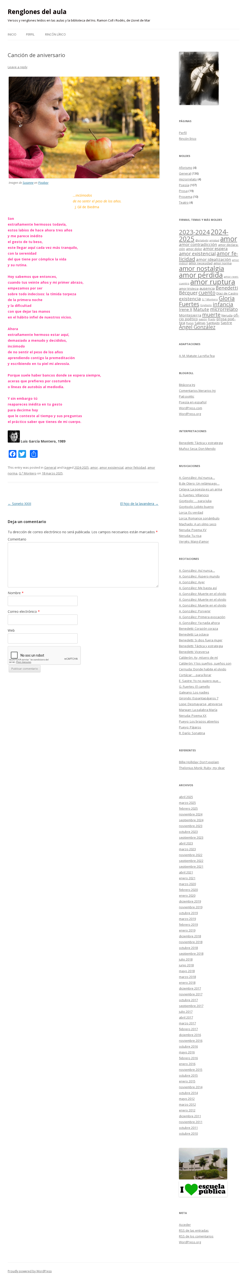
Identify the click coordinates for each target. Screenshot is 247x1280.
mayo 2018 (187, 971)
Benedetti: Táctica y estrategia (201, 646)
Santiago (213, 323)
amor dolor (194, 249)
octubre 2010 (188, 1133)
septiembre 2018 (191, 953)
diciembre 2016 (190, 1035)
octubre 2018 (188, 948)
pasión (203, 319)
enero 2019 (187, 930)
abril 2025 (186, 797)
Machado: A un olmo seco (197, 524)
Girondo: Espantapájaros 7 (198, 698)
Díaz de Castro (227, 293)
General (50, 467)
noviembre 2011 (190, 1122)
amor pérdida (201, 275)
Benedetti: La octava (194, 634)
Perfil (30, 34)
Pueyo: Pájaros (190, 727)
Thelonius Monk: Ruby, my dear (202, 768)
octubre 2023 (188, 831)
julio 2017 (185, 1011)
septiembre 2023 (191, 837)
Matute (201, 309)
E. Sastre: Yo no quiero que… (200, 681)
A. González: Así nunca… (197, 477)
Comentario (17, 539)
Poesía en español (192, 402)
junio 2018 (186, 965)
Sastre (226, 322)
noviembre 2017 (190, 994)
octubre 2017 (188, 1000)
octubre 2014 (188, 1093)
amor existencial (111, 467)
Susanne (28, 183)
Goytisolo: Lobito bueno (196, 506)
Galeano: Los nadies (194, 692)
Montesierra (190, 315)
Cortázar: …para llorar (195, 675)
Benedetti (227, 288)
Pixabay (43, 183)
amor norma (222, 263)
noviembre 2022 (190, 855)
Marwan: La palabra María (198, 710)
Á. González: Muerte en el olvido (202, 599)
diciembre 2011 (190, 1116)
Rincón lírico (55, 34)
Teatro (184, 202)
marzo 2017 (187, 1023)
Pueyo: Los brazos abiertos (199, 721)
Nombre (16, 593)
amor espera (215, 248)
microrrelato (188, 179)
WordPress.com (190, 408)
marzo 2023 (187, 849)
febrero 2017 (188, 1029)
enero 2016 (187, 1064)
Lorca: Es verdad (191, 512)
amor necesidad (201, 263)
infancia (223, 304)
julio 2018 (185, 959)
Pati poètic (186, 396)
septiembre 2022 (191, 860)
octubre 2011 (188, 1127)
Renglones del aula (37, 11)
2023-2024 (194, 232)
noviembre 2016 (190, 1040)
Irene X (185, 309)
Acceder (185, 1224)
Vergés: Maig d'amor (194, 541)
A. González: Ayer (192, 582)
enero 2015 (187, 1081)
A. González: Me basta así (198, 588)
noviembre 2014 (190, 1087)
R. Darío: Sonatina (192, 733)
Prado (211, 319)
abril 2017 (186, 1017)
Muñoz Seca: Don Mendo (197, 448)
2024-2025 (81, 467)
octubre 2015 (188, 1075)
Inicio (12, 34)
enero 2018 (187, 982)
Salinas (200, 323)
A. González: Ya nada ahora (199, 623)
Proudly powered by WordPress (30, 1271)
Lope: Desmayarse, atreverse (200, 704)
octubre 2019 (188, 913)
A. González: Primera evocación (202, 617)
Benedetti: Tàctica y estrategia (201, 443)
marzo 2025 (187, 802)
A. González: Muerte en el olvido (202, 594)
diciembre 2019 (190, 901)
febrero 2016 (188, 1058)
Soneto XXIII (19, 503)
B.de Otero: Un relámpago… (199, 483)
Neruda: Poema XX (192, 715)
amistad (214, 240)
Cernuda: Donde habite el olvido (202, 669)
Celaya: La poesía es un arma (200, 489)
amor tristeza (189, 288)
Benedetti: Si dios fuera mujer (200, 640)
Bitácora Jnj (187, 385)
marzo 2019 (187, 919)
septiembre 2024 (191, 820)
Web (11, 630)
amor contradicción (198, 244)
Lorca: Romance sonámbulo (199, 518)
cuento (207, 292)
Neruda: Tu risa (190, 535)
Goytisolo (206, 305)
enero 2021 (187, 878)
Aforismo (185, 167)
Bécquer (188, 292)
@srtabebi (201, 240)
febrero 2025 (188, 808)
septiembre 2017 (191, 1006)
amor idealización (213, 259)
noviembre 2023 (190, 826)
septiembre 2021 (191, 866)
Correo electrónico (24, 611)
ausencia (207, 288)
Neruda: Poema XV (192, 530)
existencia (190, 299)
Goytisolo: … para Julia (195, 501)
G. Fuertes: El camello (194, 686)
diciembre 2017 (190, 988)
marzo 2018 (187, 977)
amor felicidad (135, 467)
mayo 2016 (187, 1052)
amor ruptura (212, 282)
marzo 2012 (187, 1104)
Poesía (184, 185)
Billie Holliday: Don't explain (199, 762)
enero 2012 (187, 1110)
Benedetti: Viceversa (194, 652)
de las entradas (194, 1230)
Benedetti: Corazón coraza (198, 628)
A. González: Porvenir (195, 611)
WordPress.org (190, 414)
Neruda (227, 315)
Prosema (185, 196)
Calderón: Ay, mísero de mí (198, 657)
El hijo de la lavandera (139, 503)
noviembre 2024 (190, 814)
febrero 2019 (188, 924)
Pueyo (190, 323)
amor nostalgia (201, 268)
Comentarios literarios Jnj (197, 390)
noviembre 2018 (190, 942)
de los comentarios (196, 1236)
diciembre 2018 (190, 936)
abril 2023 (186, 843)
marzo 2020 (187, 884)
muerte (211, 314)
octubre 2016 (188, 1046)
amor (94, 467)
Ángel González (197, 327)
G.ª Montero (27, 473)
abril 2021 (186, 872)
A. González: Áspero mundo (199, 576)
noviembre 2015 (190, 1069)
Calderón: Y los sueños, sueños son (205, 663)
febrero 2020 (188, 890)
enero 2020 (187, 895)
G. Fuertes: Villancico (194, 495)
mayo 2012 (187, 1098)
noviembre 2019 (190, 907)
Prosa (183, 191)
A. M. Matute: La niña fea (197, 356)
